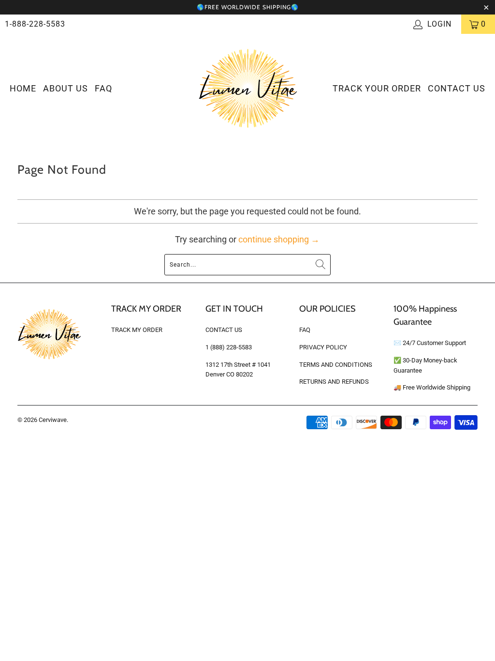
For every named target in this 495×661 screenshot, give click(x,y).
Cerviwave (53, 419)
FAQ (103, 88)
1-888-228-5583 (35, 24)
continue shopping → (279, 239)
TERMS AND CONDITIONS (335, 364)
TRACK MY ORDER (136, 329)
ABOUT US (65, 88)
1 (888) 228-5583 (228, 347)
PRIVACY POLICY (323, 347)
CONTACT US (456, 88)
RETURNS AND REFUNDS (334, 381)
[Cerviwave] (247, 89)
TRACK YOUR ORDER (377, 88)
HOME (23, 88)
